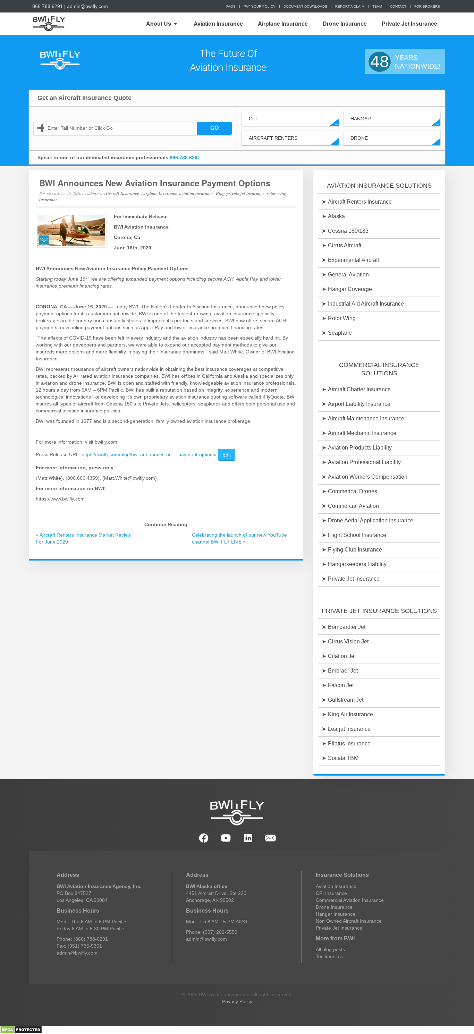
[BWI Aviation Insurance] (60, 60)
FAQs (231, 6)
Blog (220, 193)
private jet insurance (246, 193)
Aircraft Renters (294, 140)
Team (377, 6)
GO (214, 128)
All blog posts (330, 949)
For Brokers (427, 6)
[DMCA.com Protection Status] (21, 1029)
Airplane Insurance (283, 23)
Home (48, 23)
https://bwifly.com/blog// (149, 454)
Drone (395, 140)
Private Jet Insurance (409, 23)
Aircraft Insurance (121, 193)
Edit (226, 455)
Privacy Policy (237, 1001)
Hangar (395, 121)
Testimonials (329, 956)
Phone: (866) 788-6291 (82, 939)
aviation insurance (196, 193)
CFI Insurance (331, 893)
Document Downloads (305, 6)
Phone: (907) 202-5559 (211, 932)
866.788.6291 (47, 6)
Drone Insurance (345, 23)
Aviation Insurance (218, 23)
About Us (158, 23)
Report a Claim (349, 6)
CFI (294, 121)
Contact (398, 6)
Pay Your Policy (260, 6)
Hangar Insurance (335, 914)
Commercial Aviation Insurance (350, 900)
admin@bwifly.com (87, 6)
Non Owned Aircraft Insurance (349, 921)
